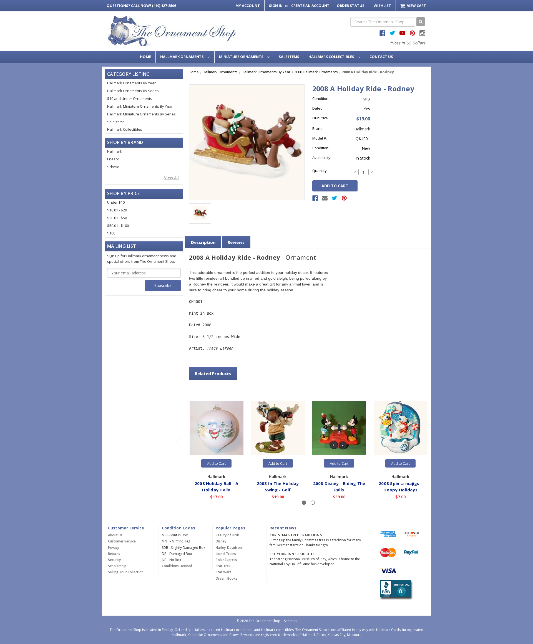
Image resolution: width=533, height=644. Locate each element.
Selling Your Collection (126, 572)
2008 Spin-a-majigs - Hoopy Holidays (400, 487)
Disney (221, 541)
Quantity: (320, 170)
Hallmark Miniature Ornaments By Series (141, 114)
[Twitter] (334, 198)
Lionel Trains (226, 553)
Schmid (113, 166)
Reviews (236, 242)
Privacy (113, 547)
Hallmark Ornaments (182, 56)
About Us (115, 535)
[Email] (325, 198)
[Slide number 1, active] (304, 503)
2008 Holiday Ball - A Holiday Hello (216, 487)
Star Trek (223, 566)
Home (145, 56)
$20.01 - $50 (117, 217)
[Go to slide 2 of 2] (178, 441)
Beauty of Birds (228, 535)
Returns (114, 553)
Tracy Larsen (220, 348)
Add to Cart (216, 463)
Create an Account (310, 5)
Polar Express (226, 559)
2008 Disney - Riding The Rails (339, 487)
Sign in (276, 5)
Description (203, 242)
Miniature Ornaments (241, 56)
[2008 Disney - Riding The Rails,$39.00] (339, 428)
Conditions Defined (177, 566)
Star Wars (223, 572)
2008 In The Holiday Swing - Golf (278, 487)
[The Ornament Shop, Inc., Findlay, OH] (395, 590)
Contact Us (381, 56)
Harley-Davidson (229, 547)
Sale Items (289, 56)
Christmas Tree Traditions (296, 535)
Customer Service (122, 541)
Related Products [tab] (213, 373)
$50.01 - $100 (118, 225)
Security (114, 559)
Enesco (113, 158)
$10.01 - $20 (117, 210)
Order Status (350, 5)
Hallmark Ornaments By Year (131, 82)
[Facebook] (315, 198)
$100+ (112, 233)
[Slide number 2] (313, 503)
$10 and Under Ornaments (129, 98)
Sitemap (290, 620)
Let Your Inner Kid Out (292, 554)
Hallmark (114, 151)
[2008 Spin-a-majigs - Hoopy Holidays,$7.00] (401, 428)
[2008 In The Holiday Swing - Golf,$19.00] (278, 428)
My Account (247, 5)
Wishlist (382, 5)
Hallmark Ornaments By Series (133, 90)
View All (171, 177)
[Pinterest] (344, 198)
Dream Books (226, 578)
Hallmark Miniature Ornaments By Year (140, 106)
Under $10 (116, 202)
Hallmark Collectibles (331, 56)
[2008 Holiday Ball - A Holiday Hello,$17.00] (216, 428)
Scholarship (117, 566)
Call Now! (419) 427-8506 (141, 5)
